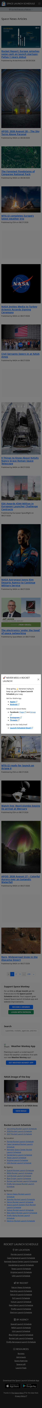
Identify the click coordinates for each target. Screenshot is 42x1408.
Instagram (15, 717)
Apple (12, 702)
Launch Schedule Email (20, 728)
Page (21, 712)
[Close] (38, 679)
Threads (14, 720)
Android (14, 704)
